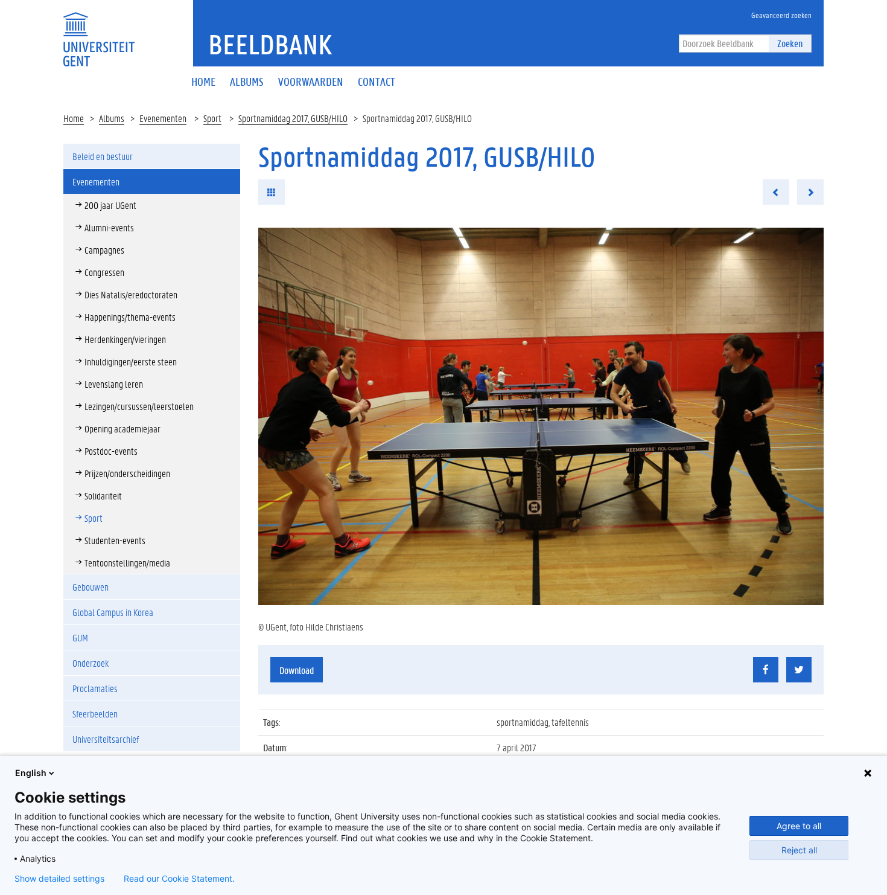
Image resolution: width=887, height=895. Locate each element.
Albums (111, 118)
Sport (212, 118)
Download (296, 670)
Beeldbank (270, 44)
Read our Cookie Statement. (179, 879)
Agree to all (799, 826)
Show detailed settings (59, 879)
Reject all (799, 850)
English (30, 773)
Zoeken (790, 43)
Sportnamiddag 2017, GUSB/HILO (293, 118)
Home (73, 118)
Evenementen (162, 118)
